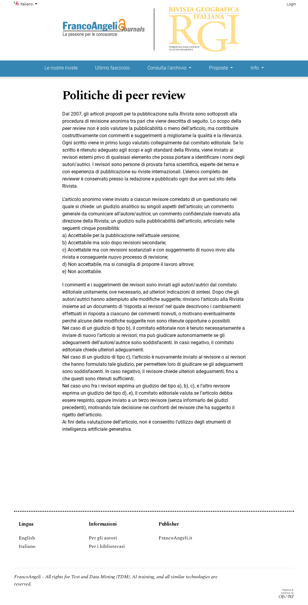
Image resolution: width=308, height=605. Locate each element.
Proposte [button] (219, 68)
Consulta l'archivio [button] (167, 68)
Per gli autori (103, 538)
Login (291, 4)
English (27, 538)
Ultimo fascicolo (112, 68)
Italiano (27, 546)
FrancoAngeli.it (175, 538)
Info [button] (255, 68)
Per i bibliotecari (107, 546)
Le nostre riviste (61, 68)
